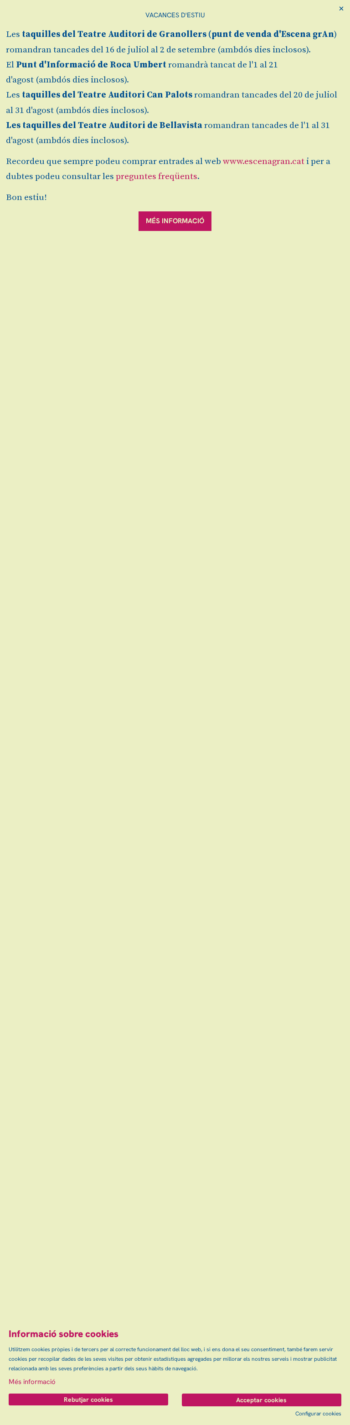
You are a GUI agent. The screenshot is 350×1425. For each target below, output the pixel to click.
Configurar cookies (318, 1413)
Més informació (32, 1381)
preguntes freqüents (156, 176)
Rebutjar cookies (88, 1399)
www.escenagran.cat (263, 161)
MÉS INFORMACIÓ (175, 221)
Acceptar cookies (261, 1400)
